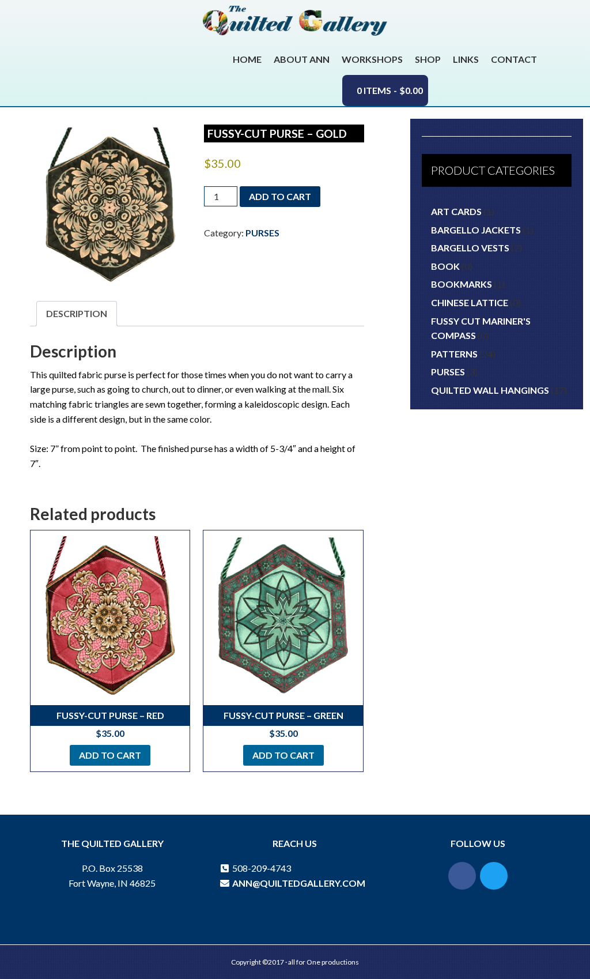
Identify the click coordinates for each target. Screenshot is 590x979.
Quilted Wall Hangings (490, 390)
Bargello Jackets (476, 229)
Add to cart (280, 196)
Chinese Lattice (469, 302)
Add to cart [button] (110, 755)
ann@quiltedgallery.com (297, 883)
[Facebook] (462, 876)
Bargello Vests (470, 247)
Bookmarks (461, 283)
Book (445, 266)
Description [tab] (76, 313)
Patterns (454, 353)
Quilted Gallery (295, 25)
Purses (262, 232)
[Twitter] (494, 876)
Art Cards (456, 211)
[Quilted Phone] (224, 868)
